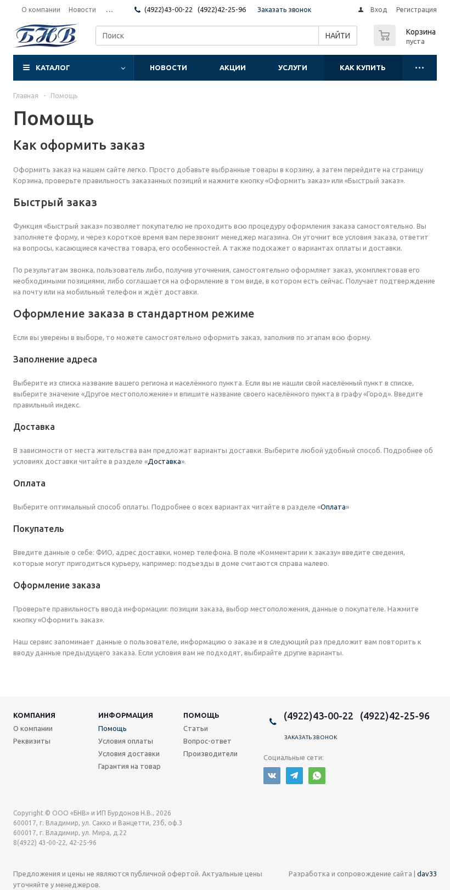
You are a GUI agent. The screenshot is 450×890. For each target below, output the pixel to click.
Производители (210, 753)
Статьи (195, 728)
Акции (233, 67)
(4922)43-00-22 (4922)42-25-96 (195, 9)
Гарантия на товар (129, 766)
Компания (34, 715)
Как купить (363, 67)
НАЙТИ (337, 35)
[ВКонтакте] (271, 775)
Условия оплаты (125, 741)
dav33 (427, 873)
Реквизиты (31, 741)
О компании (33, 728)
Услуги (292, 67)
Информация (125, 715)
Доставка (164, 461)
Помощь (201, 715)
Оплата (333, 507)
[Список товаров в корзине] (406, 43)
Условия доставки (129, 753)
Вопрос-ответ (207, 741)
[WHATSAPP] (316, 775)
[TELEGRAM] (294, 775)
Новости (168, 67)
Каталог (53, 67)
